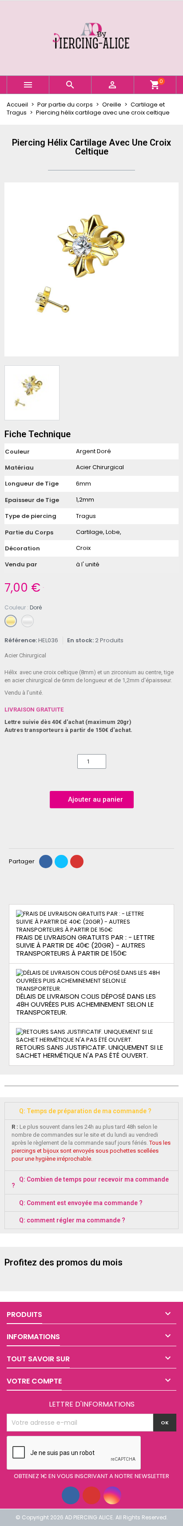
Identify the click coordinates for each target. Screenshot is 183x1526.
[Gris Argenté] (27, 621)
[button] (12, 269)
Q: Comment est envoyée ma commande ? (81, 1202)
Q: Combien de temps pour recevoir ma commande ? (90, 1182)
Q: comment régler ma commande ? (72, 1220)
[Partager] (45, 861)
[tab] (91, 1111)
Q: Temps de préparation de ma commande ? (85, 1111)
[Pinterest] (77, 861)
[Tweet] (61, 861)
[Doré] (10, 621)
